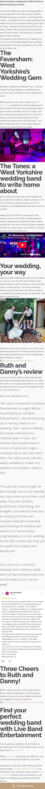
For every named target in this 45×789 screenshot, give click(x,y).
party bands (32, 769)
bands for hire (17, 750)
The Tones (11, 756)
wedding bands (20, 769)
